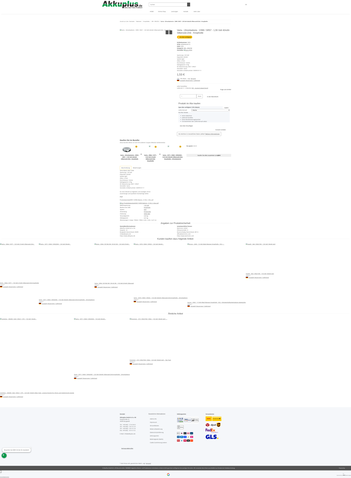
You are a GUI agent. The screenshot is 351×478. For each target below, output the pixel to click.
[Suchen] (188, 4)
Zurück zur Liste (124, 21)
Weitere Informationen (212, 134)
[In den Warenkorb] (121, 28)
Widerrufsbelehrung (156, 429)
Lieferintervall (182, 110)
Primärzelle (147, 212)
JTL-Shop (347, 468)
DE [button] (246, 4)
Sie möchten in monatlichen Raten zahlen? (199, 134)
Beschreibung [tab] (125, 168)
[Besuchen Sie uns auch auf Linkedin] (121, 460)
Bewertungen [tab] (137, 168)
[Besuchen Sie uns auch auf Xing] (121, 458)
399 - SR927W (188, 48)
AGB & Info (153, 419)
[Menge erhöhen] (197, 100)
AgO (145, 209)
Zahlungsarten (154, 436)
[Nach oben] (0, 471)
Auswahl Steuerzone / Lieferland (190, 80)
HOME (152, 11)
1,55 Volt (146, 205)
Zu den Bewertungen (4, 477)
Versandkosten (154, 426)
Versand (193, 78)
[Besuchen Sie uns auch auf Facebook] (121, 451)
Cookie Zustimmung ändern (158, 442)
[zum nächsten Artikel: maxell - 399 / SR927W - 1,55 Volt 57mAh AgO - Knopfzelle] (212, 22)
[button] (4, 455)
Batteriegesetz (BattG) (156, 439)
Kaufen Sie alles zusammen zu (208, 155)
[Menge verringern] (178, 96)
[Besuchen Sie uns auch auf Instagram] (121, 456)
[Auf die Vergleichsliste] (167, 32)
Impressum (153, 422)
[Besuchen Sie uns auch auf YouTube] (121, 454)
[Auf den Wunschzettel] (170, 32)
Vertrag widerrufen (127, 448)
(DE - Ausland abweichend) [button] (200, 88)
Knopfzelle (147, 207)
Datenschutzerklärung (157, 432)
